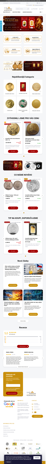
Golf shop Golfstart (23, 440)
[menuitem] (7, 12)
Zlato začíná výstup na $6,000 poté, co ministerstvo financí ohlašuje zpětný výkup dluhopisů (23, 404)
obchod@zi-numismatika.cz (37, 404)
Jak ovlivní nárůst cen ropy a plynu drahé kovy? (23, 414)
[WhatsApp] (32, 412)
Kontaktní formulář (37, 416)
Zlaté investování (16, 440)
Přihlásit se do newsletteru (11, 393)
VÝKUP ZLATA (5, 436)
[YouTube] (35, 412)
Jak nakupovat (5, 3)
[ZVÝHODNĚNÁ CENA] (33, 129)
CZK (39, 3)
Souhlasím (37, 457)
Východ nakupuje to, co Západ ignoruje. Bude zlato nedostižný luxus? (23, 410)
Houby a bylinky (30, 440)
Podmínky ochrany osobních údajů (9, 430)
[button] (3, 23)
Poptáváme (5, 434)
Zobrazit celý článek (12, 285)
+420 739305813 (37, 409)
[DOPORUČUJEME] (13, 229)
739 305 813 (36, 406)
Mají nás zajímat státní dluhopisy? (23, 407)
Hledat (28, 8)
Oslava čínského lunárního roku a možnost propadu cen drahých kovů (23, 417)
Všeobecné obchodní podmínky (15, 3)
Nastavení (9, 462)
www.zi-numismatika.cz (18, 456)
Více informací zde (27, 459)
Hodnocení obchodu (6, 428)
